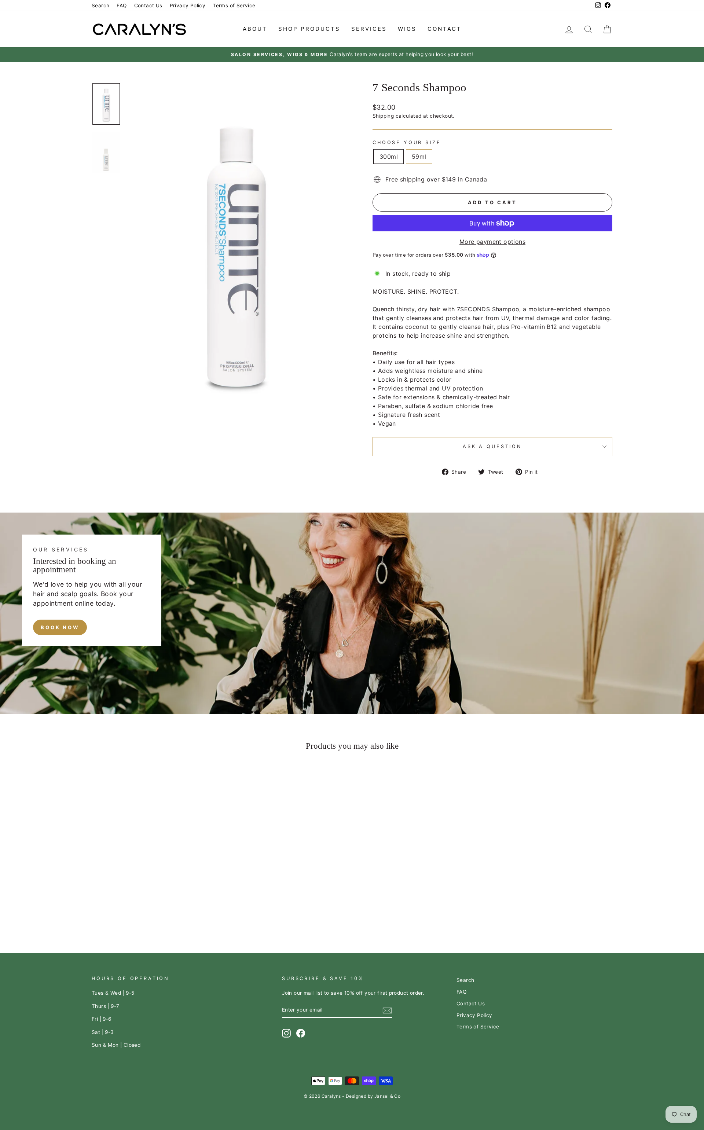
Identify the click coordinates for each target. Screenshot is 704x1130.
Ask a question (492, 446)
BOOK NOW (60, 627)
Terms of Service (234, 5)
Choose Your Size (407, 142)
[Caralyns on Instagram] (286, 1033)
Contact (445, 28)
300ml (389, 156)
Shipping (383, 116)
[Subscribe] (387, 1010)
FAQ (121, 5)
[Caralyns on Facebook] (300, 1033)
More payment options (492, 241)
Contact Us (148, 5)
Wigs (407, 28)
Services (369, 28)
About (255, 28)
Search (100, 5)
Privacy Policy (188, 5)
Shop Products (309, 28)
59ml (419, 156)
